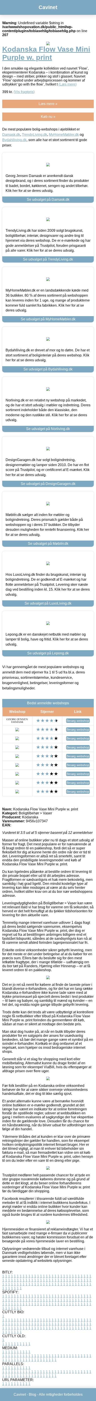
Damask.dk (11, 134)
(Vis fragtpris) (24, 92)
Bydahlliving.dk (14, 140)
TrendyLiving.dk (34, 134)
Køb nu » (48, 117)
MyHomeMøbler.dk (64, 134)
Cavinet (48, 7)
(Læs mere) (67, 84)
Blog (32, 1394)
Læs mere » (48, 104)
